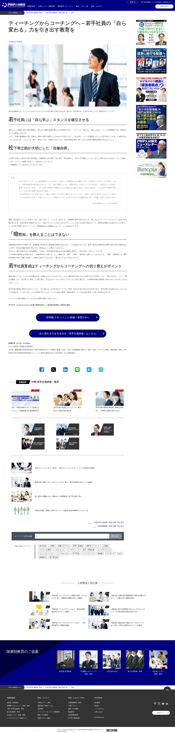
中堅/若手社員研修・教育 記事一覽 (56, 13)
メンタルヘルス (63, 553)
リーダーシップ (73, 550)
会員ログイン (161, 712)
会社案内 (97, 702)
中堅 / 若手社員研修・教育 (15, 709)
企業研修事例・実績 (74, 702)
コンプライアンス (104, 550)
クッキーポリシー (62, 731)
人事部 (52, 546)
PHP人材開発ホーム (15, 13)
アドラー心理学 (45, 550)
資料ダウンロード (92, 546)
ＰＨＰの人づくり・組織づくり (17, 718)
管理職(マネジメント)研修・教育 (88, 672)
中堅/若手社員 (112, 671)
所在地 (96, 705)
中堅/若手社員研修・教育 (34, 13)
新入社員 (42, 546)
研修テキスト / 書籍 (44, 718)
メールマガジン (99, 709)
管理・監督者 (78, 546)
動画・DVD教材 (43, 715)
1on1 (119, 553)
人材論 (105, 546)
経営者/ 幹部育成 (65, 671)
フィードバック (88, 553)
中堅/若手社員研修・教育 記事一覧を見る (109, 522)
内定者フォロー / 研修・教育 (16, 715)
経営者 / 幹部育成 (12, 702)
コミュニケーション (46, 553)
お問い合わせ (164, 6)
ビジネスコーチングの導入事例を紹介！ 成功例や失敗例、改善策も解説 (43, 305)
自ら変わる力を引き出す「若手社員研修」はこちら (67, 333)
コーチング (110, 553)
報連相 (100, 553)
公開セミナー (72, 705)
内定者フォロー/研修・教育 (158, 672)
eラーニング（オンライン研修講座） (49, 712)
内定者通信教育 (73, 715)
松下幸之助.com (99, 717)
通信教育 (40, 709)
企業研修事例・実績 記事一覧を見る (111, 526)
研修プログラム (63, 546)
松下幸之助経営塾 (74, 718)
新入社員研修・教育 (135, 671)
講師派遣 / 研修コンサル (45, 705)
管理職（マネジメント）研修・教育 (18, 705)
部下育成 (76, 553)
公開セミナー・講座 (44, 702)
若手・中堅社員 (88, 550)
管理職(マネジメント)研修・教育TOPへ (67, 317)
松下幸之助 (54, 557)
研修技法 (42, 557)
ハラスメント (59, 550)
